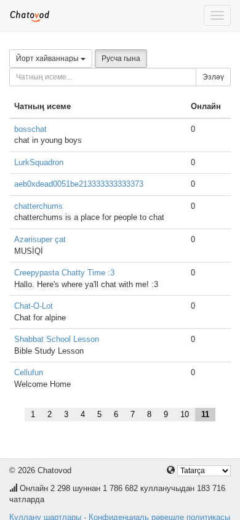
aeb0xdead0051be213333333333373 (78, 184)
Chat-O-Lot (33, 306)
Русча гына (121, 58)
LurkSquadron (38, 162)
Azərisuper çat (40, 239)
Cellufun (28, 372)
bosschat (30, 129)
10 (184, 414)
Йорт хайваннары (48, 58)
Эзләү (213, 77)
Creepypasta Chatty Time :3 (64, 272)
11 (205, 414)
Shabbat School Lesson (56, 339)
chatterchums (38, 206)
